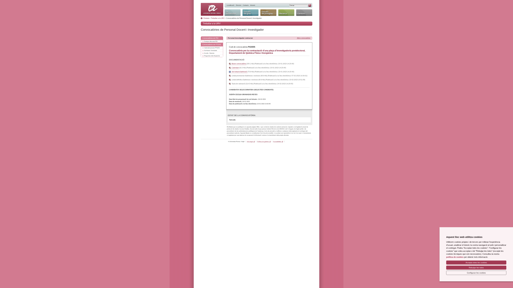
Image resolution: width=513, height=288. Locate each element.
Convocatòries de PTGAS (211, 44)
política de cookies (455, 257)
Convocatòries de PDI (210, 38)
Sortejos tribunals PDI (210, 41)
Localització (230, 5)
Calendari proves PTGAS (212, 48)
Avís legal (250, 141)
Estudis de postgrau (265, 11)
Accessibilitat (277, 141)
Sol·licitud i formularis (210, 50)
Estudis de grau (249, 10)
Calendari (235, 68)
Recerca (282, 10)
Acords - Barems (209, 53)
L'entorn (300, 10)
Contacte (246, 5)
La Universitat (231, 10)
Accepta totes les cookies (476, 262)
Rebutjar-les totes (476, 268)
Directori (238, 5)
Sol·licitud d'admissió (239, 72)
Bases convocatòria (239, 64)
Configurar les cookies (476, 273)
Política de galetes (263, 141)
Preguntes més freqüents (212, 56)
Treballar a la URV (217, 18)
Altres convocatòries (303, 38)
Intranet (252, 5)
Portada (206, 18)
